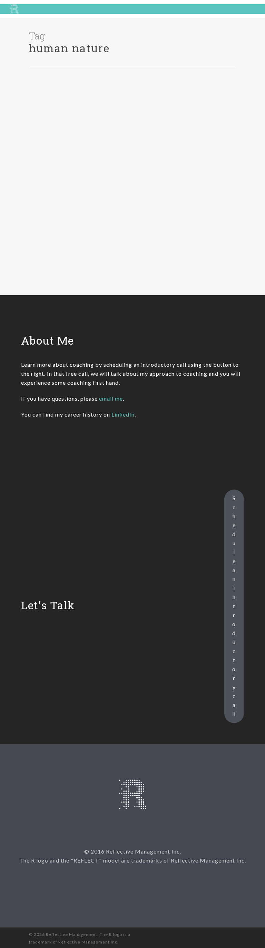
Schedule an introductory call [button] (234, 606)
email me (111, 398)
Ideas (19, 92)
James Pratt (26, 272)
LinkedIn (123, 414)
